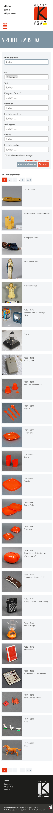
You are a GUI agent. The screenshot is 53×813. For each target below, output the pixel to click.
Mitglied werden (10, 13)
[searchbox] (19, 77)
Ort (6, 83)
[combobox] (26, 76)
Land (6, 72)
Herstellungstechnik (12, 114)
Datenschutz (9, 787)
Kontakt (7, 9)
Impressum (8, 784)
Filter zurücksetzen (27, 164)
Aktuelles (7, 6)
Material (7, 134)
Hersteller (8, 103)
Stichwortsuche (11, 57)
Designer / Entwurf (12, 93)
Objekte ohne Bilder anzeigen (20, 155)
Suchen (44, 164)
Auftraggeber (9, 124)
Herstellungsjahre (11, 145)
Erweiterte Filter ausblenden (37, 160)
